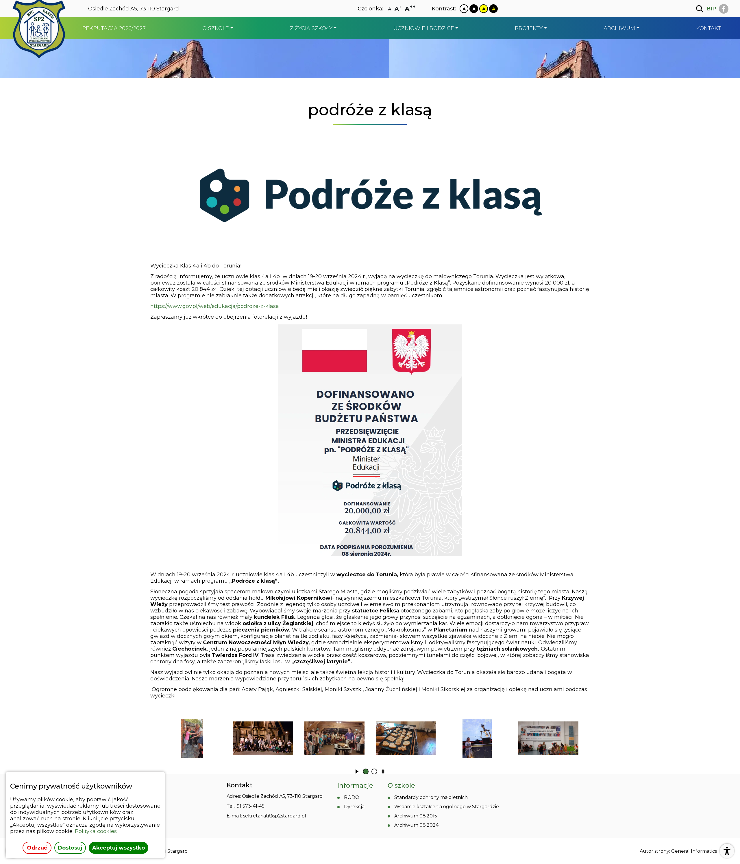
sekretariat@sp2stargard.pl (274, 816)
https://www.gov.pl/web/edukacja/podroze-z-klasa (214, 306)
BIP (711, 8)
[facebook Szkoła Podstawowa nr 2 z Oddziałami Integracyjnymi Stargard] (723, 9)
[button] (357, 771)
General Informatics (694, 851)
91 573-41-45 (250, 806)
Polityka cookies (96, 831)
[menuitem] (114, 28)
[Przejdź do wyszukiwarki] (699, 9)
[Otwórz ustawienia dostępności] (727, 851)
